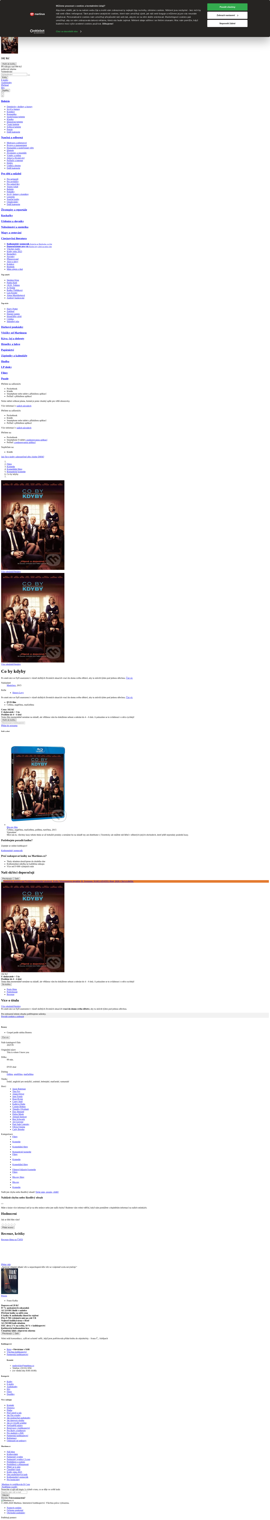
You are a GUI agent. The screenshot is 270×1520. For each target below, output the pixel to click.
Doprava (10, 1408)
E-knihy (4, 80)
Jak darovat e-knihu (15, 1420)
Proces (4, 1296)
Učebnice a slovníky (12, 221)
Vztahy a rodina (14, 155)
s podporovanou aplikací (36, 440)
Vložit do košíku (8, 720)
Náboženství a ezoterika (14, 227)
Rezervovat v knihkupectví (13, 723)
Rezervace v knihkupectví (18, 1428)
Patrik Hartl (12, 282)
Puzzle (4, 378)
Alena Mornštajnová (16, 295)
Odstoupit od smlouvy (16, 1440)
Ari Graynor (17, 1122)
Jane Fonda (17, 1096)
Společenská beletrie (16, 117)
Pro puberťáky (13, 184)
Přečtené (5, 85)
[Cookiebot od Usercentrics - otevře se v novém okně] (37, 31)
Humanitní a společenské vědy (20, 148)
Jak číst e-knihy (14, 1415)
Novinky (11, 256)
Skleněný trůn (13, 321)
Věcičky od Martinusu (14, 332)
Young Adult (12, 186)
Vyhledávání (6, 71)
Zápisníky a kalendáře (14, 355)
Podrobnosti (12, 992)
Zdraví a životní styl (15, 158)
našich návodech (24, 406)
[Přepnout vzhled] (2, 94)
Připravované (13, 259)
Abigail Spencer (19, 1117)
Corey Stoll (17, 1101)
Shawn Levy (18, 692)
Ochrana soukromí (15, 1510)
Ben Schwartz (18, 1119)
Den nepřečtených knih (17, 1474)
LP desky (6, 367)
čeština (10, 1074)
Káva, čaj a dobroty (12, 338)
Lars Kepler (12, 293)
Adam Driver (18, 1094)
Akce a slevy (12, 261)
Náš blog (11, 1452)
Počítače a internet (15, 160)
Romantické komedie (16, 471)
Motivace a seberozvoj (17, 143)
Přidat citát (6, 1264)
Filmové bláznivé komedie (24, 1169)
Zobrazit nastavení (226, 15)
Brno (9, 1349)
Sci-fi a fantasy (13, 109)
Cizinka (10, 319)
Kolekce (10, 264)
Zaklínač (10, 311)
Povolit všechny (227, 7)
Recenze (10, 994)
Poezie (10, 129)
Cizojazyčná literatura (14, 238)
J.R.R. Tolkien (13, 285)
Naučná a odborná (12, 137)
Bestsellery (11, 254)
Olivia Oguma (18, 1127)
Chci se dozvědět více (67, 31)
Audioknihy (6, 82)
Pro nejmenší (12, 179)
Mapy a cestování (11, 232)
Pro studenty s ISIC (15, 1433)
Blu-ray (15, 1182)
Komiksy (11, 112)
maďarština (28, 1074)
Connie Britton (19, 1106)
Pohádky (11, 192)
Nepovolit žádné (227, 23)
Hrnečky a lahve (10, 344)
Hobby (10, 163)
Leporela (11, 197)
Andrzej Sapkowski (15, 298)
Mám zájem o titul (15, 269)
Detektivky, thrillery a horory (19, 106)
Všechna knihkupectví (17, 1352)
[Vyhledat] (29, 75)
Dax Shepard (18, 1111)
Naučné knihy (13, 199)
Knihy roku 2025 (14, 251)
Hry (3, 87)
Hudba (5, 361)
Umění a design (14, 165)
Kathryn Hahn (18, 1104)
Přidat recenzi (8, 1227)
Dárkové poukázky (12, 326)
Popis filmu (12, 989)
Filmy (4, 372)
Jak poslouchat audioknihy (18, 1418)
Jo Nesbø (11, 288)
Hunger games (13, 314)
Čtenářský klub (13, 1469)
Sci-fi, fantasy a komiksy (18, 194)
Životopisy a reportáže (17, 153)
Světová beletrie (14, 127)
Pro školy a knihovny (16, 1430)
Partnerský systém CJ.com (18, 1459)
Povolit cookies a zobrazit (12, 1016)
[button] (135, 713)
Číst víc (129, 678)
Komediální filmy (14, 469)
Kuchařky (7, 215)
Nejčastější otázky (15, 1425)
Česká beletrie (13, 124)
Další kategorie (13, 132)
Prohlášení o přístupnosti (18, 1464)
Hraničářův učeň (14, 316)
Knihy (4, 77)
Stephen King (13, 280)
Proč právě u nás (14, 1413)
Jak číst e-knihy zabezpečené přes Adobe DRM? (22, 457)
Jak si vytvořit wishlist (16, 1423)
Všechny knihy (13, 249)
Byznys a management (17, 145)
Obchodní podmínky (16, 1513)
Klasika (10, 119)
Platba (9, 1410)
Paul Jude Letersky (20, 1124)
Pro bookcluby (13, 1479)
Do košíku (6, 984)
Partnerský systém (15, 1457)
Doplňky (5, 90)
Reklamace (12, 1438)
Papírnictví (7, 349)
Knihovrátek (12, 1454)
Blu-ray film (12, 827)
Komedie (11, 466)
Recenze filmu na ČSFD (12, 1239)
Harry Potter (12, 309)
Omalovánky (12, 202)
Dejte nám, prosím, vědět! (47, 1192)
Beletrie (5, 101)
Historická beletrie (15, 122)
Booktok (10, 266)
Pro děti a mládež (11, 173)
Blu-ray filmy (18, 1177)
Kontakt (10, 1405)
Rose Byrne (17, 1099)
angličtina (18, 1074)
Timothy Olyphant (20, 1109)
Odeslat (5, 1495)
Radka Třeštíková (14, 290)
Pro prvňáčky (13, 181)
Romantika (11, 114)
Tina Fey (16, 1091)
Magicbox (11, 685)
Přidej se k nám (13, 1467)
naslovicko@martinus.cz (23, 1365)
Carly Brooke (18, 1129)
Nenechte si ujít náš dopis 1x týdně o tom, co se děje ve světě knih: (30, 1489)
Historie (10, 150)
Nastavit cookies (14, 1508)
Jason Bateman (19, 1089)
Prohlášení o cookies (16, 1462)
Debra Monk (18, 1114)
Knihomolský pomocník (12, 850)
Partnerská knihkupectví (17, 1354)
